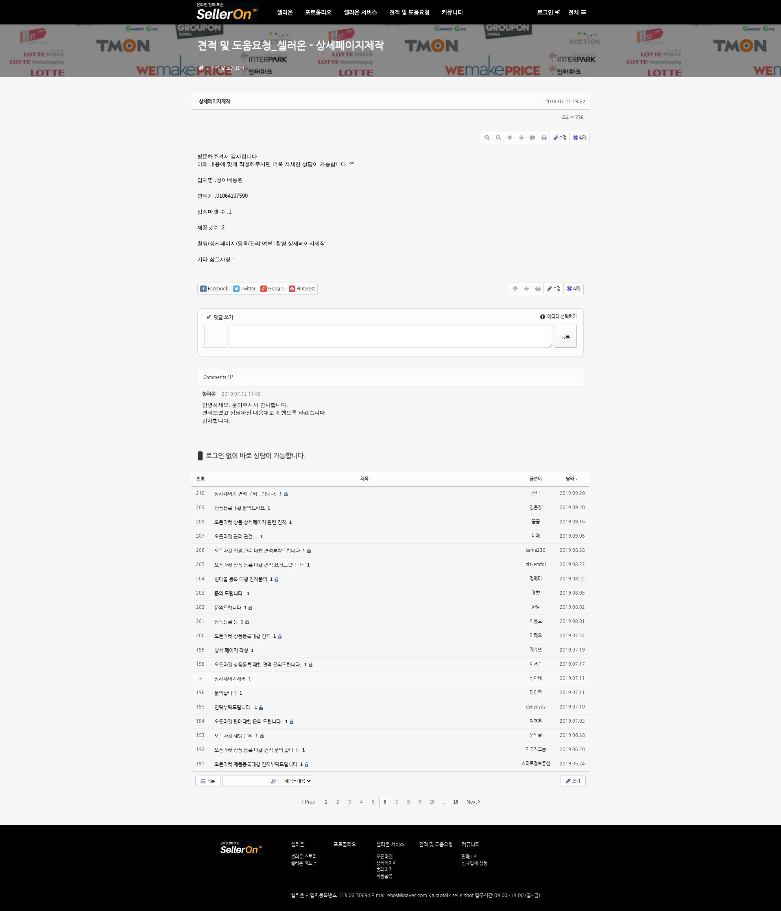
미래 (536, 535)
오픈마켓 (384, 856)
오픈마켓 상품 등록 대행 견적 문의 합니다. (257, 750)
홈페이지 (384, 869)
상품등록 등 (226, 622)
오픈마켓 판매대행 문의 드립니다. (249, 721)
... (444, 802)
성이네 (536, 678)
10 (432, 802)
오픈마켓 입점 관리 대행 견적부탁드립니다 (257, 551)
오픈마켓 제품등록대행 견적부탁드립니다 (256, 764)
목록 (210, 781)
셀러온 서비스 (360, 12)
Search (273, 781)
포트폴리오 (318, 12)
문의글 (536, 735)
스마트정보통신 (535, 763)
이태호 (536, 635)
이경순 (536, 664)
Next (472, 802)
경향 (536, 592)
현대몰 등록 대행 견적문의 (241, 579)
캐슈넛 (536, 649)
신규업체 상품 (474, 863)
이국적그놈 (536, 749)
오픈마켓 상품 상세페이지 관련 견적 (251, 522)
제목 (364, 479)
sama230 (535, 550)
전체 (573, 12)
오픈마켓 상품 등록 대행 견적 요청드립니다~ (259, 565)
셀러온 (285, 12)
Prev (309, 802)
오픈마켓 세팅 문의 (234, 736)
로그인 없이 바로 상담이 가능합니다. (256, 456)
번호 (200, 479)
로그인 (545, 12)
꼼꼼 (536, 521)
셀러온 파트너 (303, 863)
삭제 (582, 137)
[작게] (498, 138)
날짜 (570, 479)
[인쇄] (544, 138)
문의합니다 (226, 693)
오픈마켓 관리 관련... (236, 536)
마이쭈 (536, 692)
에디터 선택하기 (561, 316)
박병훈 (536, 721)
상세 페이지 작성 (231, 650)
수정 (562, 137)
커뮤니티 (452, 12)
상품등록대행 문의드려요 (240, 508)
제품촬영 (384, 876)
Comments (218, 377)
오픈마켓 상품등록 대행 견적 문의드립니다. (258, 664)
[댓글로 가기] (532, 138)
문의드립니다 (228, 607)
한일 (536, 607)
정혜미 (536, 578)
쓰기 (576, 781)
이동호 (536, 621)
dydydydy (535, 706)
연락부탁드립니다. (233, 707)
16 (455, 802)
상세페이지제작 (214, 101)
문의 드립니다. (229, 593)
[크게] (487, 138)
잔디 (536, 493)
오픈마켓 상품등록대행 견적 (243, 636)
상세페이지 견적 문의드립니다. (246, 494)
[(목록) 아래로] (521, 138)
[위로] (509, 138)
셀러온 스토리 (303, 856)
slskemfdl (536, 564)
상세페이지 (386, 863)
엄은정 (536, 507)
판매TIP (469, 856)
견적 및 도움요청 (409, 12)
